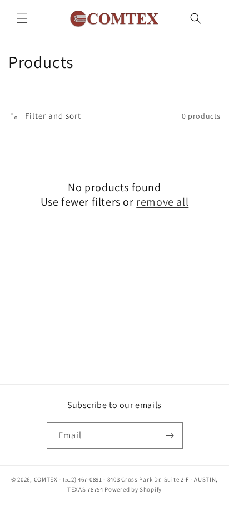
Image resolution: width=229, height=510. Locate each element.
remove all (162, 202)
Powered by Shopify (133, 489)
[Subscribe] (170, 435)
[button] (22, 18)
